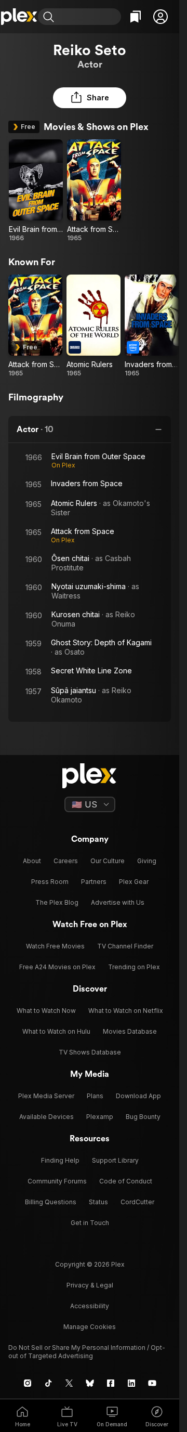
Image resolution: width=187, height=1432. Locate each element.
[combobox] (89, 16)
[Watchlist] (135, 16)
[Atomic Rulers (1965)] (93, 326)
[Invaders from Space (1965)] (152, 326)
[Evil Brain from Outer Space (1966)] (36, 190)
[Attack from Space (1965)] (94, 190)
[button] (160, 16)
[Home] (19, 16)
